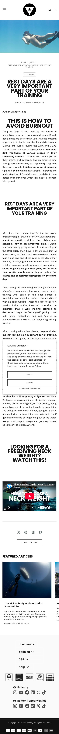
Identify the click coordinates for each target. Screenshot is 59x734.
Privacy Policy (33, 366)
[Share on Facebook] (40, 532)
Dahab (36, 236)
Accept (29, 375)
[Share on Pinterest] (26, 532)
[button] (4, 9)
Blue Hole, (13, 251)
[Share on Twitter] (18, 532)
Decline (29, 383)
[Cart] (55, 10)
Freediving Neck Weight (29, 453)
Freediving (30, 74)
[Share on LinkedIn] (33, 532)
